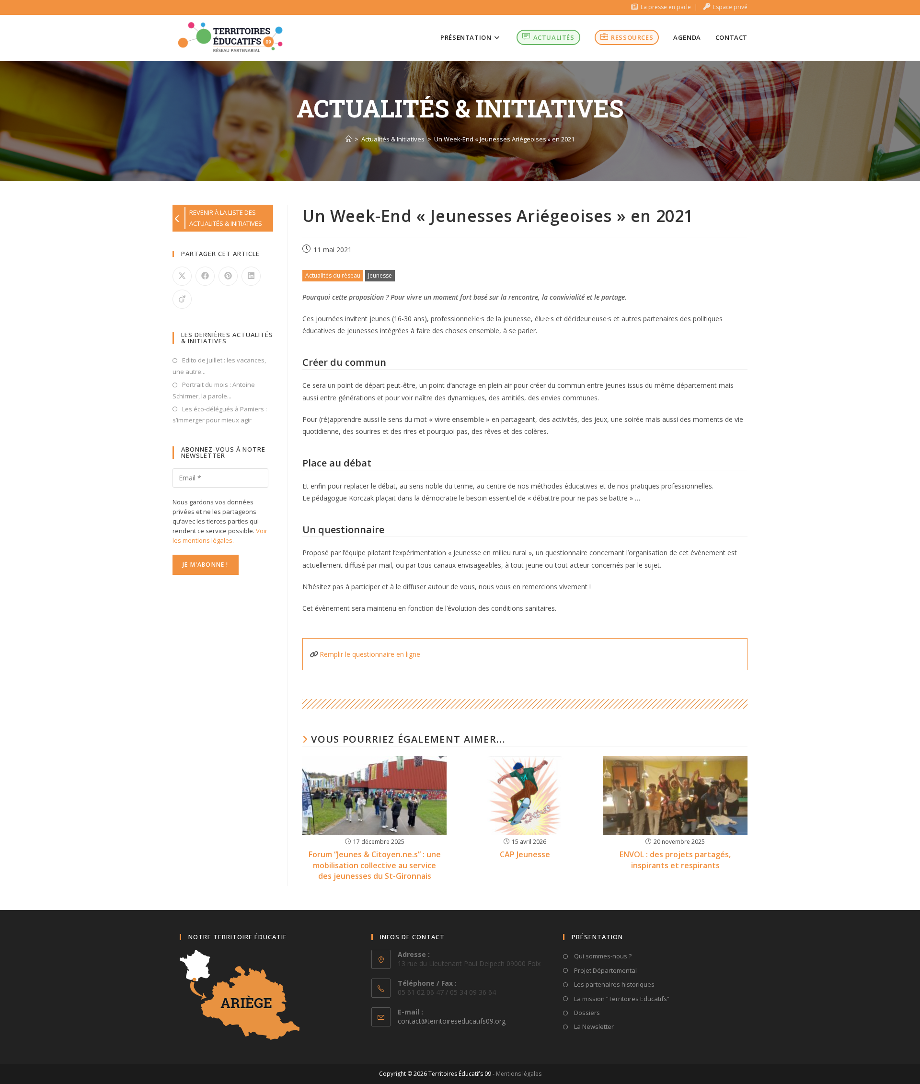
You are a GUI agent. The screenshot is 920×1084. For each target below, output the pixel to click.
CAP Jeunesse (525, 854)
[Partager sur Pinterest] (228, 276)
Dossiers (586, 1012)
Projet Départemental (605, 970)
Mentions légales (518, 1074)
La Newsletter (593, 1026)
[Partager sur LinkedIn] (251, 276)
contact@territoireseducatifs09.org (452, 1021)
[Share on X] (182, 276)
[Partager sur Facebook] (205, 276)
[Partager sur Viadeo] (182, 299)
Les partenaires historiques (614, 984)
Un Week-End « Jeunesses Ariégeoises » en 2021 (504, 139)
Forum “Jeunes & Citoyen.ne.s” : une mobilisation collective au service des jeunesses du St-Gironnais (375, 865)
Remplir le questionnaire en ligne (370, 654)
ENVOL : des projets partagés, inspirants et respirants (675, 859)
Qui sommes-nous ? (602, 956)
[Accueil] (348, 139)
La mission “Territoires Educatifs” (621, 998)
